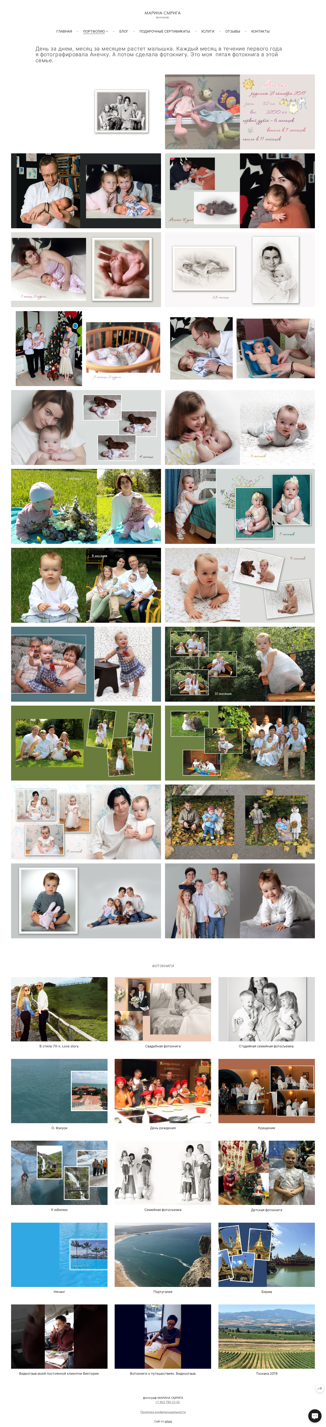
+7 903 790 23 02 (167, 1402)
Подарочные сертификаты (164, 31)
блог (123, 31)
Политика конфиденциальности (163, 1412)
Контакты (260, 31)
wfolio (168, 1421)
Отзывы (232, 31)
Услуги (207, 31)
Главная (64, 31)
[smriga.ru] (163, 15)
